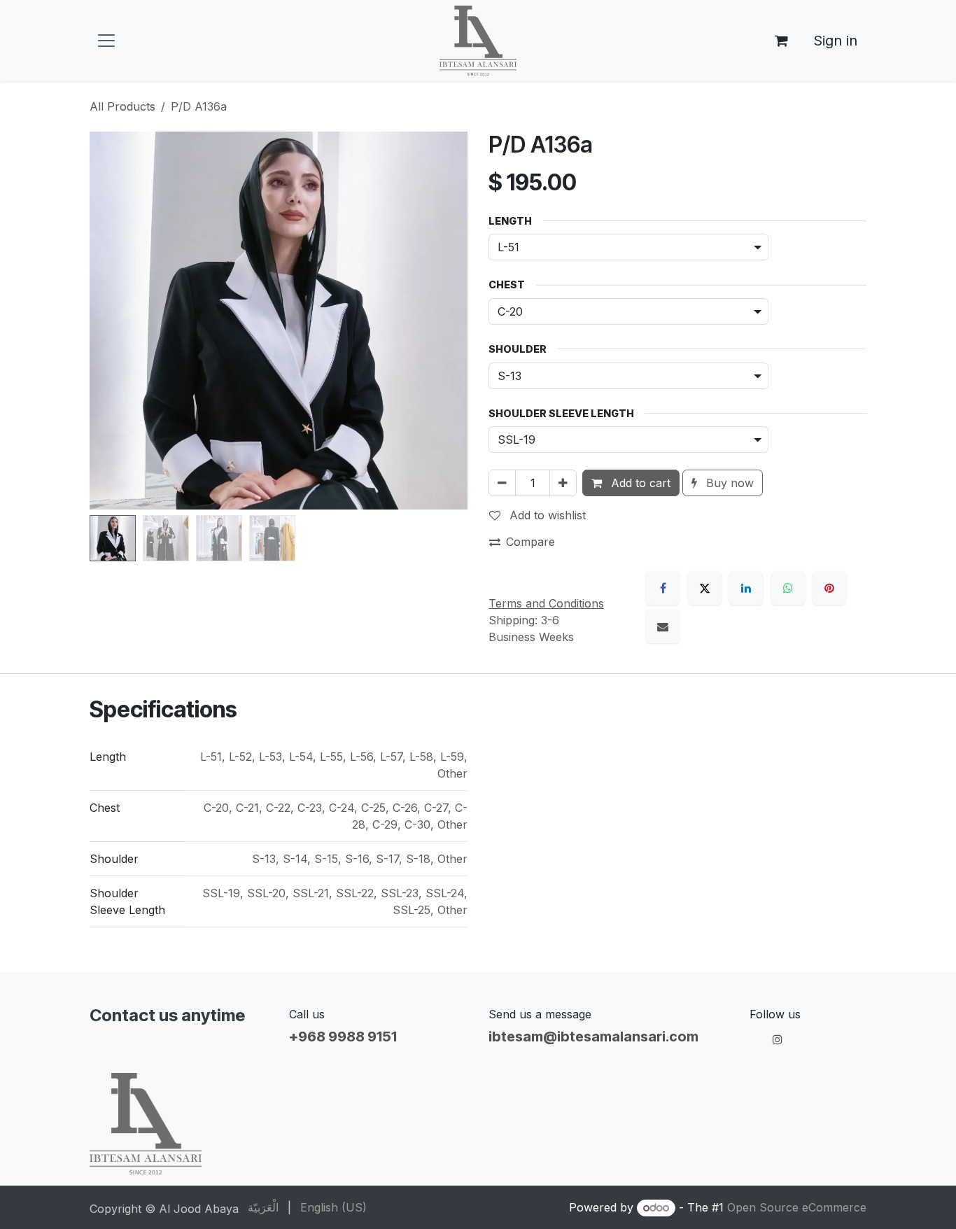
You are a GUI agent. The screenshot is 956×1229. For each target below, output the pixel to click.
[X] (705, 588)
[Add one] (563, 483)
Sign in (835, 40)
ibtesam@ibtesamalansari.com (593, 1036)
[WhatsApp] (788, 588)
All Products (122, 106)
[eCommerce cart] (781, 40)
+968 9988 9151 (343, 1036)
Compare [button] (530, 542)
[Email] (663, 626)
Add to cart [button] (638, 483)
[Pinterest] (829, 588)
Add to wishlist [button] (546, 515)
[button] (108, 321)
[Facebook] (663, 588)
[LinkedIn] (746, 588)
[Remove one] (502, 483)
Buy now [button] (728, 483)
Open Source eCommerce (796, 1207)
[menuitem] (263, 1207)
